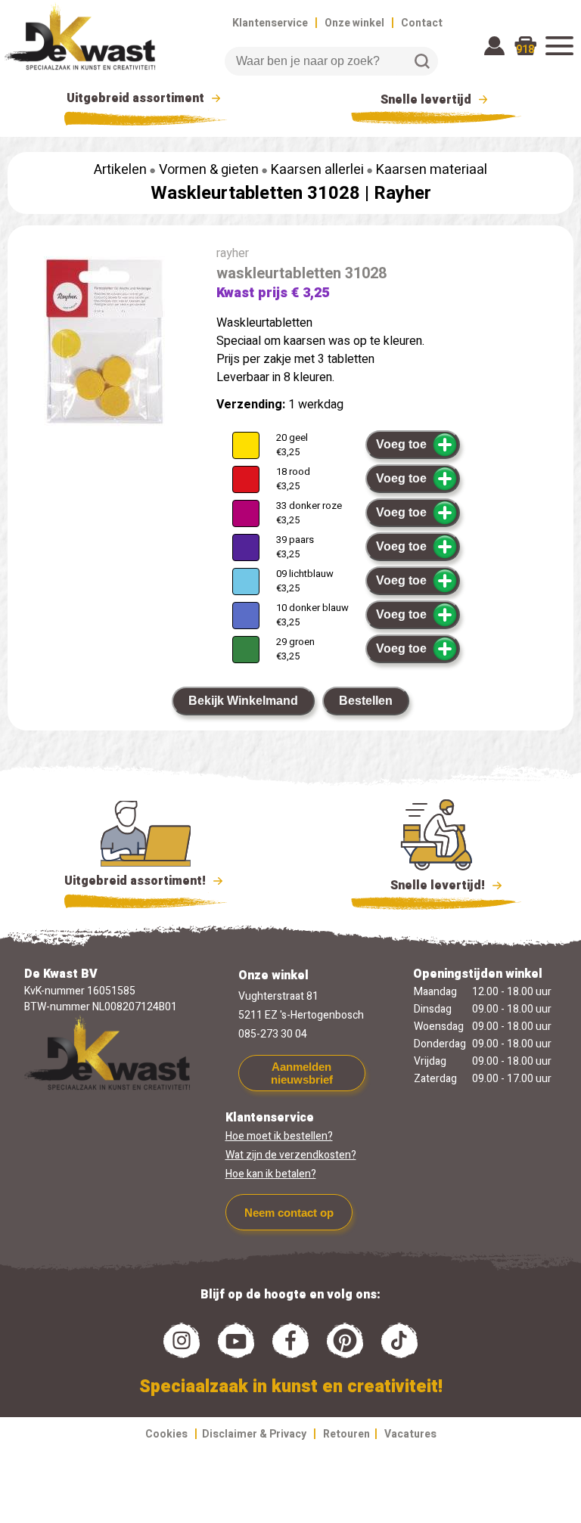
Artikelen (120, 170)
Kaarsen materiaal (431, 170)
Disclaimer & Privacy (254, 1434)
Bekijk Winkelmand (243, 700)
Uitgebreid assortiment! (136, 881)
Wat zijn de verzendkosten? (290, 1155)
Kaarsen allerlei (317, 170)
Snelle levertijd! (427, 885)
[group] (104, 344)
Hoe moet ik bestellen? (279, 1136)
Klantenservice (270, 23)
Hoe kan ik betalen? (270, 1174)
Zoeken (422, 61)
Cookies (166, 1434)
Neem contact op (289, 1212)
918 (525, 49)
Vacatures (410, 1434)
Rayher (402, 193)
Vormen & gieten (209, 170)
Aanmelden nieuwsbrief (302, 1073)
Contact (422, 23)
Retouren (346, 1434)
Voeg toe (401, 444)
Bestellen (366, 700)
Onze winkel (354, 23)
